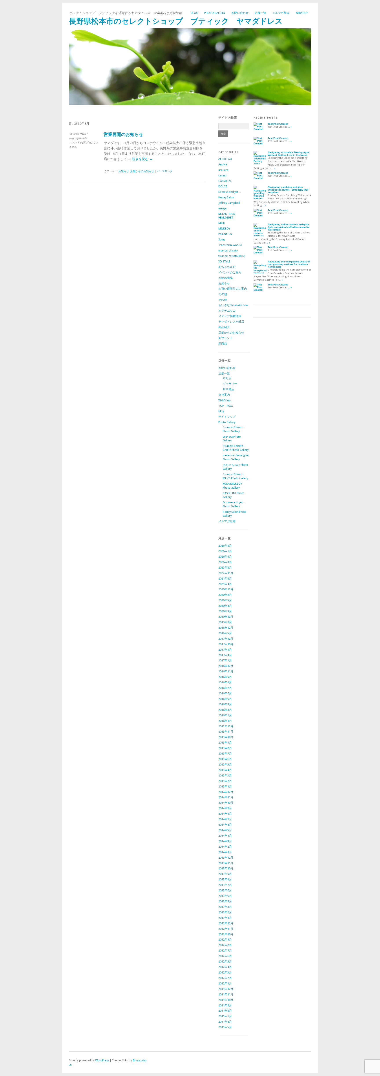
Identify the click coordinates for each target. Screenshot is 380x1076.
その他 (222, 294)
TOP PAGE (225, 405)
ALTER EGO (225, 159)
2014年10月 (225, 802)
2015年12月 (225, 726)
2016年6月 (225, 693)
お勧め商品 (225, 278)
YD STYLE (224, 261)
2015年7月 (225, 753)
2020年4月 (225, 605)
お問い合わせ (239, 12)
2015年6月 (225, 759)
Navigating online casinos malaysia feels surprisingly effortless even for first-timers (289, 227)
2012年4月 (225, 967)
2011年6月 (225, 1021)
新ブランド (225, 338)
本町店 (227, 378)
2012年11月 (225, 928)
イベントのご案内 (229, 272)
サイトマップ (227, 416)
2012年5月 (225, 961)
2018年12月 (225, 627)
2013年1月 (225, 917)
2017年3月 (225, 660)
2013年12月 (225, 857)
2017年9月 (225, 649)
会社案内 (224, 394)
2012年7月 (225, 950)
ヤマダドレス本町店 (231, 321)
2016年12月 (225, 666)
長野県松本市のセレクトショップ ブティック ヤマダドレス (176, 21)
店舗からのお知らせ (142, 171)
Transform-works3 (230, 245)
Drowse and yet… (229, 191)
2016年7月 (225, 688)
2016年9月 (225, 677)
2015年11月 (225, 731)
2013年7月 (225, 884)
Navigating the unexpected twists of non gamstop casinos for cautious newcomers (289, 264)
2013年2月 (225, 912)
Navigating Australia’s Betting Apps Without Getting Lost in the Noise (288, 153)
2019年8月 (225, 622)
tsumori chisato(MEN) (231, 256)
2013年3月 (225, 906)
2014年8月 (225, 813)
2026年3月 (225, 562)
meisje (222, 208)
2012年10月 (225, 934)
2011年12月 (225, 989)
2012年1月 (225, 983)
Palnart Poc (225, 234)
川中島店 (228, 389)
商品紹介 (224, 327)
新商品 (222, 343)
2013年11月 (225, 863)
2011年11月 (225, 994)
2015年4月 (225, 770)
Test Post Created (278, 124)
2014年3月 (225, 841)
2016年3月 (225, 709)
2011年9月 (225, 1005)
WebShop (302, 12)
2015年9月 (225, 742)
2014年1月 (225, 852)
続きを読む (142, 159)
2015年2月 (225, 781)
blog (194, 12)
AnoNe (222, 164)
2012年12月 (225, 923)
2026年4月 (225, 556)
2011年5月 (225, 1027)
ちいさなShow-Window (233, 305)
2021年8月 (225, 578)
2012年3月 (225, 972)
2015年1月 (225, 786)
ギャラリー (230, 383)
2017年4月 (225, 655)
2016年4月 (225, 704)
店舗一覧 (260, 12)
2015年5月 (225, 764)
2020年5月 (225, 600)
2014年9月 (225, 808)
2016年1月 (225, 720)
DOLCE (222, 186)
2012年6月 (225, 956)
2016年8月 (225, 682)
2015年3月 (225, 775)
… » (289, 126)
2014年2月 (225, 846)
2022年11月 (225, 573)
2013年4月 (225, 901)
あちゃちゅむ (227, 267)
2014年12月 (225, 792)
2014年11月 (225, 797)
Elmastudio (139, 1060)
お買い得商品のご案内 (232, 288)
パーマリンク (165, 171)
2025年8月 (225, 567)
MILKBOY (224, 228)
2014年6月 (225, 824)
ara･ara (223, 170)
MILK (221, 223)
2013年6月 (225, 890)
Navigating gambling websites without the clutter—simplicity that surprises (288, 190)
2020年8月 (225, 594)
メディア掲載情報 (229, 316)
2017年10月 (225, 644)
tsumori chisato (228, 250)
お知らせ (123, 171)
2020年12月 (225, 589)
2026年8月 (225, 545)
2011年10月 (225, 1000)
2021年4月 (225, 584)
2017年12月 (225, 638)
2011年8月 (225, 1010)
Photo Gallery (214, 12)
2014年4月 (225, 835)
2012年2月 (225, 978)
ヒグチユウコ (227, 310)
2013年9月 (225, 874)
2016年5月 (225, 698)
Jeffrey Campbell (229, 202)
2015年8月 (225, 748)
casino (222, 175)
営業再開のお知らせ (123, 134)
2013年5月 (225, 895)
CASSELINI (225, 180)
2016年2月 (225, 715)
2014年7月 (225, 819)
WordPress (102, 1060)
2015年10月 (225, 737)
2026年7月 (225, 551)
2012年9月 (225, 939)
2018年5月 (225, 633)
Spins (221, 239)
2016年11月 (225, 671)
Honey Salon (226, 197)
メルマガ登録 (280, 12)
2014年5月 (225, 830)
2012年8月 (225, 945)
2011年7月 (225, 1016)
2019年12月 (225, 616)
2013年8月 (225, 879)
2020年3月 (225, 611)
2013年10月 (225, 868)
